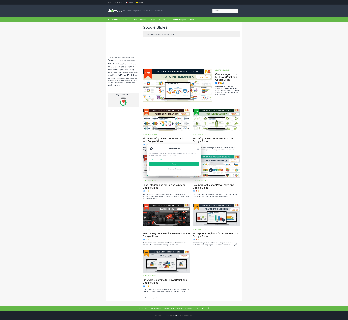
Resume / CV (164, 19)
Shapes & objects (179, 19)
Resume (116, 80)
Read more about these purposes (160, 159)
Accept (174, 164)
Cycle (133, 60)
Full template (112, 67)
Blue (132, 57)
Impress (111, 70)
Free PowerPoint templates (118, 19)
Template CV (122, 82)
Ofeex (177, 315)
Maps (153, 19)
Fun (118, 67)
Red (113, 80)
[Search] (240, 11)
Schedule (121, 80)
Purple (127, 78)
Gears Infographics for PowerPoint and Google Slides (226, 77)
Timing (133, 82)
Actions (119, 57)
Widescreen (114, 85)
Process (113, 78)
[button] (198, 149)
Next (154, 298)
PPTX (130, 75)
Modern (116, 72)
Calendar (120, 60)
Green (135, 67)
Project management (120, 78)
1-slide (110, 57)
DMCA (179, 308)
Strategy (133, 80)
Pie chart (135, 72)
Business (112, 60)
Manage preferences (174, 169)
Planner (110, 75)
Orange (131, 72)
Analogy (128, 57)
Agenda (123, 57)
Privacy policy (156, 308)
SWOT (109, 82)
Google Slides (125, 66)
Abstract (114, 57)
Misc (192, 19)
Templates (147, 229)
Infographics (119, 69)
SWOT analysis (115, 82)
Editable (113, 63)
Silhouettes (127, 80)
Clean (124, 60)
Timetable (128, 82)
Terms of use (118, 2)
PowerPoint (119, 75)
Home (109, 2)
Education (134, 64)
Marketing (129, 69)
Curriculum (129, 60)
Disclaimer (189, 308)
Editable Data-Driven (124, 64)
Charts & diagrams (140, 19)
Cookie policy (169, 308)
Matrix (110, 72)
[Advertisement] (191, 52)
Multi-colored (123, 72)
